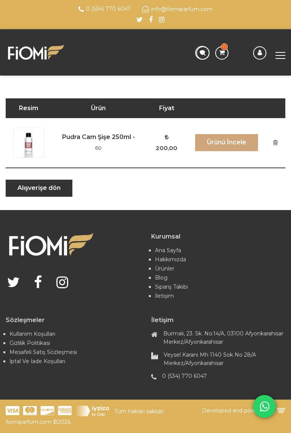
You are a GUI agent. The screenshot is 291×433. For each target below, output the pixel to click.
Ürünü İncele (226, 142)
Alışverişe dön (39, 187)
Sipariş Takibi (171, 286)
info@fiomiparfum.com (182, 9)
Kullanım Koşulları (32, 333)
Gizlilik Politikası (29, 343)
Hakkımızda (170, 259)
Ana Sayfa (168, 250)
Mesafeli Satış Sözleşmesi (43, 352)
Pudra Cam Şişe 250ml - (98, 142)
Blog (161, 277)
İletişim (164, 295)
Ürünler (164, 268)
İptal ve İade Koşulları (37, 361)
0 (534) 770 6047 (108, 8)
